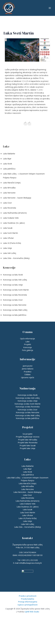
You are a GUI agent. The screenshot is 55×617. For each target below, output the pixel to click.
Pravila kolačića (27, 599)
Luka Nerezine (9, 192)
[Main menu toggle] (50, 8)
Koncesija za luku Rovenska (15, 294)
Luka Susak (7, 228)
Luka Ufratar (8, 238)
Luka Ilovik (7, 163)
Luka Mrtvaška (9, 187)
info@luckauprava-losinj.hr (30, 563)
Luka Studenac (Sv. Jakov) (14, 223)
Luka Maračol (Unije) (12, 182)
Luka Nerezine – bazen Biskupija (17, 197)
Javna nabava (27, 368)
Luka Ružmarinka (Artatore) (15, 212)
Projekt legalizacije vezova (27, 436)
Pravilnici (27, 371)
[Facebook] (30, 581)
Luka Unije (7, 248)
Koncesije (27, 347)
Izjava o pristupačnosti (27, 604)
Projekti (27, 344)
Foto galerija (27, 350)
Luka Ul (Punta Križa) (12, 243)
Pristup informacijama (27, 601)
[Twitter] (35, 581)
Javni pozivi (27, 365)
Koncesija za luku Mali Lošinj (15, 310)
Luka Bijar (7, 158)
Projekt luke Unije (27, 448)
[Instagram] (19, 581)
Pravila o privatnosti (27, 596)
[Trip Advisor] (25, 581)
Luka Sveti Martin (10, 233)
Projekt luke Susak (28, 445)
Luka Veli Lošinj (9, 253)
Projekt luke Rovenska (27, 442)
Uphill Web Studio (32, 611)
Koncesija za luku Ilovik (13, 274)
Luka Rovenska (9, 207)
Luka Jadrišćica (9, 168)
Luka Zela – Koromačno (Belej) (16, 258)
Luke (27, 341)
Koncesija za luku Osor (13, 299)
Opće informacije (27, 338)
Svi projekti (27, 434)
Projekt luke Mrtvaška (27, 439)
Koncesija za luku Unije (13, 284)
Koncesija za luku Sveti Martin (16, 289)
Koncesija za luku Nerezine (14, 305)
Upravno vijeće (27, 377)
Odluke (27, 374)
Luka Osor (7, 202)
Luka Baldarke (9, 153)
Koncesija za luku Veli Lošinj (15, 279)
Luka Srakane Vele (11, 218)
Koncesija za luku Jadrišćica (14, 315)
